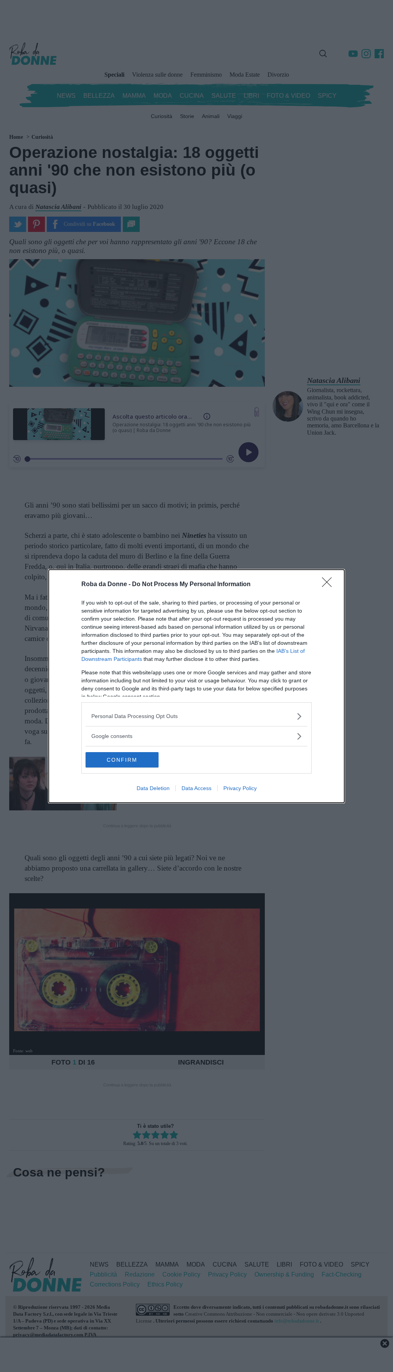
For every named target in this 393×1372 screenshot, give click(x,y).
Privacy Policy (240, 788)
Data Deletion (153, 788)
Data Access (196, 788)
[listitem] (196, 716)
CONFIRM (122, 760)
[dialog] (196, 686)
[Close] (329, 584)
